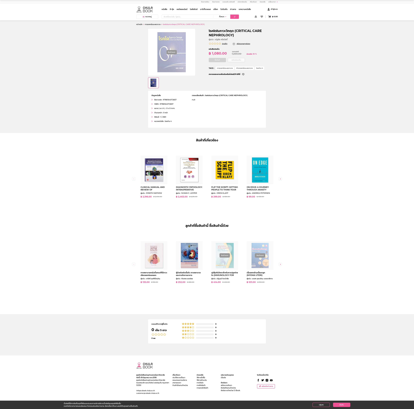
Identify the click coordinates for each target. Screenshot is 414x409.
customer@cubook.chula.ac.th (147, 393)
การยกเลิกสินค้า (202, 388)
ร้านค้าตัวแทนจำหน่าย (180, 385)
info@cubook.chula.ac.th (145, 390)
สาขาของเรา (176, 383)
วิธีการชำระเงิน (202, 380)
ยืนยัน (342, 405)
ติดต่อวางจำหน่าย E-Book (230, 390)
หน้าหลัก (139, 24)
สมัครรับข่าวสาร (267, 386)
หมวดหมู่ (148, 17)
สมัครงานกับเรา (226, 385)
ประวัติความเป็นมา (178, 377)
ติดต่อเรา (224, 383)
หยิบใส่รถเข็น (236, 60)
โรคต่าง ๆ (259, 68)
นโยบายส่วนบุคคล (227, 375)
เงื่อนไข (223, 377)
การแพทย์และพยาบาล (225, 68)
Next (280, 179)
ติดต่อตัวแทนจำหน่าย (228, 388)
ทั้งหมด (221, 17)
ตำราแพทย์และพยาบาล (244, 68)
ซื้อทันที (217, 60)
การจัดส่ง (200, 383)
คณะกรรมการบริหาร (179, 380)
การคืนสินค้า (201, 385)
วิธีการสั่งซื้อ (201, 377)
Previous (133, 179)
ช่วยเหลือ (200, 375)
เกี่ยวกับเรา (176, 375)
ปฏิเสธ (321, 405)
